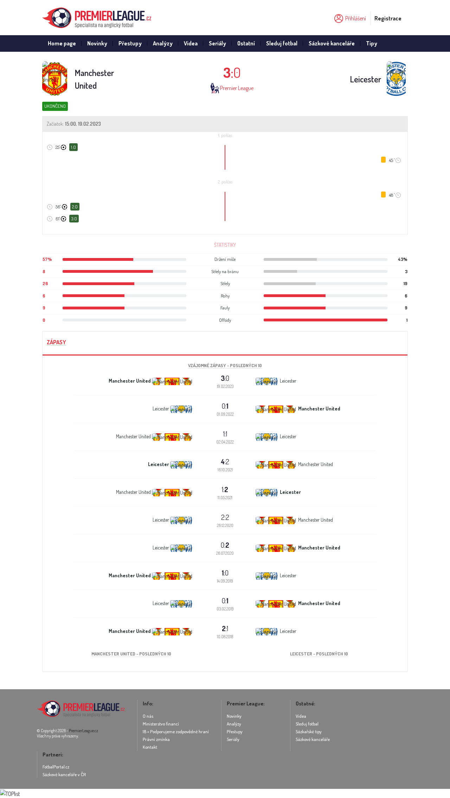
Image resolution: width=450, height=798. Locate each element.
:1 (225, 628)
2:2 (225, 517)
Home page (62, 43)
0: (225, 405)
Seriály (217, 43)
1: (225, 489)
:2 (225, 461)
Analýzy (163, 43)
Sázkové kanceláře (332, 43)
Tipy (371, 43)
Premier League (236, 88)
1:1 (225, 433)
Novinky (97, 43)
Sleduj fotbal (281, 43)
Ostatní (246, 43)
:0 (225, 378)
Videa (191, 43)
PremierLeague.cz (83, 730)
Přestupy (130, 43)
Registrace (387, 18)
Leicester (365, 79)
